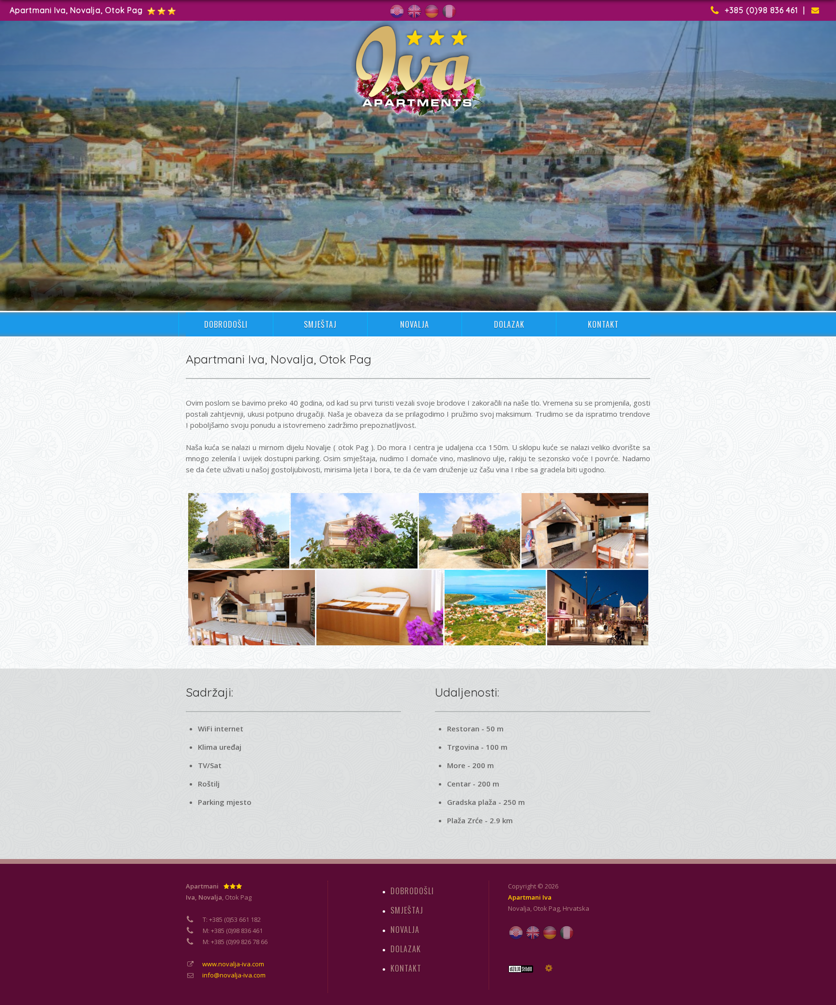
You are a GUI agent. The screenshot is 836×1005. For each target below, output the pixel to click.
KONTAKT (603, 324)
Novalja (519, 908)
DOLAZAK (509, 324)
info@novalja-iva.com (234, 975)
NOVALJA (414, 324)
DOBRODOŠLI (226, 324)
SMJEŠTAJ (320, 324)
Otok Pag (546, 908)
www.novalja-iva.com (233, 964)
